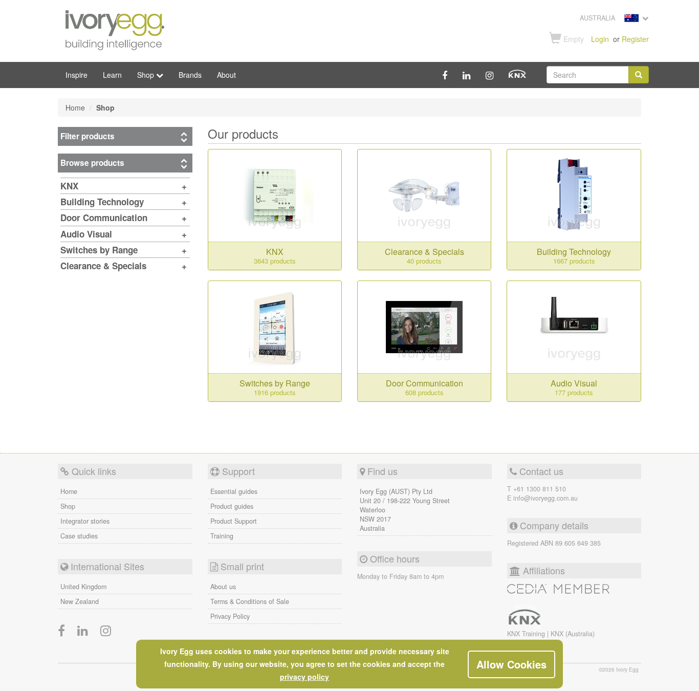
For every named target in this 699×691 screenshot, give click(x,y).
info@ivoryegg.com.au (545, 498)
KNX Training (527, 633)
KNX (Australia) (573, 633)
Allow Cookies (511, 664)
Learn (112, 75)
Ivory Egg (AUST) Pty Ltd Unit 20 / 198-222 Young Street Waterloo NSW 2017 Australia (405, 510)
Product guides (231, 506)
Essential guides (233, 491)
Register (635, 39)
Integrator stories (85, 521)
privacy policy (304, 677)
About (226, 75)
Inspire (76, 75)
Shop (67, 506)
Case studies (79, 536)
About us (223, 586)
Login (600, 39)
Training (221, 536)
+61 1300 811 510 (539, 488)
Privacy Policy (230, 616)
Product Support (233, 521)
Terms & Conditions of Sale (249, 601)
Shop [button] (146, 75)
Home (68, 491)
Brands (190, 75)
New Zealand (79, 601)
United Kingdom (83, 586)
